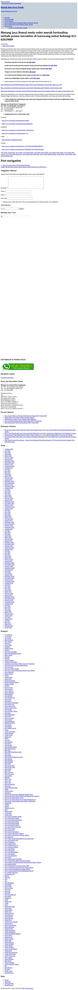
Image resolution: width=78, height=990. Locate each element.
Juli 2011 (7, 620)
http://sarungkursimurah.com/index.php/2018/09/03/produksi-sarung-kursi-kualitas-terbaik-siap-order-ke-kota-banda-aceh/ (37, 91)
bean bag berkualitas (11, 652)
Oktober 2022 (9, 525)
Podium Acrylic (9, 808)
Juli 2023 (7, 510)
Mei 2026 (7, 452)
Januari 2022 (8, 541)
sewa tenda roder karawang (14, 154)
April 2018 (8, 610)
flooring (7, 658)
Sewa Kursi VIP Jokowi (12, 832)
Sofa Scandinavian (10, 894)
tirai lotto (7, 969)
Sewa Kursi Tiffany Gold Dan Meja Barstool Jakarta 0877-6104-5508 (26, 416)
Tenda (6, 903)
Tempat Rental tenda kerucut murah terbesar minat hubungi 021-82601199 (24, 167)
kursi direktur (9, 696)
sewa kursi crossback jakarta (13, 816)
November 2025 (9, 463)
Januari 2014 (8, 619)
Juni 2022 (7, 532)
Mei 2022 (7, 534)
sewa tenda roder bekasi (41, 152)
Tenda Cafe (8, 911)
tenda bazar (8, 908)
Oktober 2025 (9, 464)
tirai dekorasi (8, 967)
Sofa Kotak (8, 886)
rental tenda (11, 152)
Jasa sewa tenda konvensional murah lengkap (15, 165)
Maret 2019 (8, 592)
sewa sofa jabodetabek (11, 852)
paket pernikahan (10, 784)
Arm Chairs (8, 645)
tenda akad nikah (10, 906)
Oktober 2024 (9, 485)
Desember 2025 (9, 461)
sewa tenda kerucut (10, 864)
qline (6, 810)
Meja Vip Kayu (9, 774)
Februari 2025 (9, 478)
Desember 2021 (9, 542)
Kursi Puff (8, 716)
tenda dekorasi (9, 915)
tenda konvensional (10, 925)
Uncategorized (9, 973)
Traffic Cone (8, 971)
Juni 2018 (7, 607)
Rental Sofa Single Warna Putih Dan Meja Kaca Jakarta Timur (23, 430)
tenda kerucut (9, 923)
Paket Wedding (9, 19)
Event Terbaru (9, 21)
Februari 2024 (9, 498)
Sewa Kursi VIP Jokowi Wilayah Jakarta (17, 835)
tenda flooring (9, 917)
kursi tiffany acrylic (10, 728)
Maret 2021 (8, 558)
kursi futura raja (9, 704)
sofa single (8, 896)
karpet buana (8, 677)
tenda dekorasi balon (50, 154)
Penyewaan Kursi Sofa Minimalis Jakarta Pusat (19, 794)
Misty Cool (8, 779)
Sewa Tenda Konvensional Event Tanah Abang (19, 867)
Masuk (7, 980)
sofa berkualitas (9, 883)
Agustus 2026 (9, 449)
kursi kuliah (8, 709)
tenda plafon (60, 154)
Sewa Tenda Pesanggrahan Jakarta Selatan (17, 869)
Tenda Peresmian (10, 930)
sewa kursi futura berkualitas (13, 820)
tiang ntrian (8, 961)
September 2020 (9, 568)
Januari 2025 (8, 480)
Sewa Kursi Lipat (10, 828)
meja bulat (8, 743)
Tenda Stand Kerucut (11, 952)
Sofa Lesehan (9, 888)
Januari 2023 (8, 520)
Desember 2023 (9, 502)
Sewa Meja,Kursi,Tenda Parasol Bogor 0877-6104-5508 (22, 422)
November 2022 (9, 524)
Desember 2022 (9, 522)
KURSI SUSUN (10, 723)
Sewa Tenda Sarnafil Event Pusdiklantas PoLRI (19, 871)
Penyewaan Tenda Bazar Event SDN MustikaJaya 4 (20, 799)
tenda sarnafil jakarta (11, 949)
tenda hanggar (9, 918)
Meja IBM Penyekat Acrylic (13, 752)
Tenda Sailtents (9, 944)
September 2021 (9, 547)
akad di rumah (9, 640)
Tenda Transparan (10, 956)
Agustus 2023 (9, 508)
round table (8, 813)
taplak (6, 900)
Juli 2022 (7, 530)
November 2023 (9, 503)
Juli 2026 (7, 451)
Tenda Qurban (9, 939)
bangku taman (9, 648)
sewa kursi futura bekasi (12, 818)
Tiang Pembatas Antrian (12, 964)
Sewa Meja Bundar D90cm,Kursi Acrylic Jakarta (57, 435)
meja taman (8, 769)
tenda (41, 154)
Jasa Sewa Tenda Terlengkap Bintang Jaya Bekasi (20, 670)
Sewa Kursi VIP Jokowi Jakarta (14, 833)
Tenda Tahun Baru (10, 954)
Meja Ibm (7, 750)
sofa (6, 881)
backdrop (7, 647)
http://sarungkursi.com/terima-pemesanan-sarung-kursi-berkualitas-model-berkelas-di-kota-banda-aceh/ (31, 88)
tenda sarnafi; (9, 945)
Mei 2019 (7, 588)
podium (7, 806)
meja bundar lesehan (11, 747)
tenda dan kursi (9, 913)
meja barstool (9, 742)
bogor (5, 152)
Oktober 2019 (9, 580)
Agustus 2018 (9, 603)
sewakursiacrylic (10, 874)
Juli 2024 (7, 490)
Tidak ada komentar (8, 46)
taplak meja (8, 901)
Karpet (7, 675)
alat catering (8, 641)
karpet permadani (10, 680)
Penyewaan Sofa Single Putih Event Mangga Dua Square (22, 796)
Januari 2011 (8, 627)
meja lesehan (8, 759)
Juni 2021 (7, 553)
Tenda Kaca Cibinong (11, 922)
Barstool (7, 650)
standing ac (8, 898)
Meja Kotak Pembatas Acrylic (14, 757)
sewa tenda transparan (11, 872)
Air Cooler (8, 638)
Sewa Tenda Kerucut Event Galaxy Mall (17, 866)
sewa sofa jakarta (10, 854)
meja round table (10, 765)
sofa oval (7, 891)
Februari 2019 (9, 593)
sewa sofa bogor (9, 850)
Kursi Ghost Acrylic (11, 708)
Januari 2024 (8, 500)
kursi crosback (9, 691)
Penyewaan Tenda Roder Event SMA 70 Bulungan (20, 801)
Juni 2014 (7, 617)
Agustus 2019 (9, 583)
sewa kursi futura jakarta (12, 825)
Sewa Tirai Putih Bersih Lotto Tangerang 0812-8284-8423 (22, 433)
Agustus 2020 (9, 570)
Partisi (6, 789)
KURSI (7, 686)
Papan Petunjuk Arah (11, 787)
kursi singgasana (9, 721)
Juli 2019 (7, 585)
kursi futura (8, 701)
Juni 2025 (7, 471)
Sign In (7, 876)
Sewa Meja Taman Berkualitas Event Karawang (19, 838)
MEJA (7, 738)
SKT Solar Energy (27, 988)
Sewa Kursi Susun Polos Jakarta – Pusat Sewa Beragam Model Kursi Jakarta (28, 440)
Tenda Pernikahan (10, 932)
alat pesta (7, 643)
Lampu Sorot (8, 735)
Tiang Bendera (9, 959)
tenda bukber (8, 910)
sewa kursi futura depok (12, 823)
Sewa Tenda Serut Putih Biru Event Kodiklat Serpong (59, 433)
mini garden (8, 776)
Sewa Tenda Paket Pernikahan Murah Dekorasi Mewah (21, 23)
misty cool (8, 781)
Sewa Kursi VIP (9, 830)
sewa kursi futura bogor (12, 821)
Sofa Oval (8, 889)
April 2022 (8, 536)
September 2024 (9, 486)
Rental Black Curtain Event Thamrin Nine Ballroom (20, 419)
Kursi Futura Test (10, 706)
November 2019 (9, 578)
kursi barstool (9, 689)
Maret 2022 (8, 537)
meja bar (7, 740)
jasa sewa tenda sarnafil (12, 669)
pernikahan (8, 803)
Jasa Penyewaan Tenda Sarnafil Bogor (16, 665)
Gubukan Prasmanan (11, 662)
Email (3, 195)
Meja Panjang (9, 762)
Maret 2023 (8, 517)
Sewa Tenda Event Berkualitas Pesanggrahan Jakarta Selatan (23, 862)
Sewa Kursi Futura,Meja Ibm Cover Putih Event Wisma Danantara (25, 437)
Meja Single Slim (10, 767)
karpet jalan (8, 679)
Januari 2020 (8, 575)
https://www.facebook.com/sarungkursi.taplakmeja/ (17, 124)
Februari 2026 (9, 457)
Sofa (6, 879)
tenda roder (68, 154)
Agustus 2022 (9, 529)
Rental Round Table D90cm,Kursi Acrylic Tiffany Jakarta (22, 435)
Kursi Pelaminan (10, 714)
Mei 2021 (7, 554)
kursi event (8, 699)
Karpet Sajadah (9, 684)
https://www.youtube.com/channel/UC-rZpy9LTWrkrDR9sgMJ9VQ (22, 146)
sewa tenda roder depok (56, 152)
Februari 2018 (9, 614)
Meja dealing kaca (10, 748)
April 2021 (8, 556)
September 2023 (9, 507)
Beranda (7, 17)
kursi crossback (9, 692)
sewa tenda (19, 152)
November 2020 (9, 564)
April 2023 (8, 515)
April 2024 (8, 495)
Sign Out (7, 877)
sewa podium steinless (11, 847)
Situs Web (4, 198)
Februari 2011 (9, 626)
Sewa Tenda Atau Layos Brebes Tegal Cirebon (19, 24)
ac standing (8, 636)
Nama (3, 191)
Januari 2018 (8, 615)
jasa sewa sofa (9, 667)
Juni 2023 (7, 512)
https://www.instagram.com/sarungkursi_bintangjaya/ (18, 130)
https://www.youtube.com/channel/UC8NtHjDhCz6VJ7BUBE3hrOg (23, 149)
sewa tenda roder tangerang (31, 154)
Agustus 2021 (9, 549)
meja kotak (8, 755)
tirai (6, 966)
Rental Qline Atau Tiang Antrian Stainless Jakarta (19, 417)
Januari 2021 (8, 561)
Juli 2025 (7, 469)
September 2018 (9, 602)
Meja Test (7, 770)
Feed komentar (9, 983)
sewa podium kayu (10, 844)
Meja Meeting (9, 760)
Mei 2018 (7, 609)
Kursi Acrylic (9, 687)
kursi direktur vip (10, 697)
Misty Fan (8, 782)
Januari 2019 (8, 595)
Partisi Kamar (9, 791)
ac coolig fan (8, 635)
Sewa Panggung (9, 842)
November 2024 (9, 483)
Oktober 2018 (9, 600)
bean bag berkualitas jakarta (13, 653)
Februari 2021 (9, 559)
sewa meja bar (9, 837)
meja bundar (8, 745)
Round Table (8, 811)
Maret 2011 (8, 624)
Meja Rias (8, 764)
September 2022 (9, 527)
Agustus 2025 (9, 468)
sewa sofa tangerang (11, 855)
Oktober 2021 (9, 546)
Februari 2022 (9, 539)
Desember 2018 (9, 597)
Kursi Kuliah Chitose (11, 711)
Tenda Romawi (9, 942)
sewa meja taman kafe (11, 840)
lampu (6, 730)
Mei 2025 (7, 473)
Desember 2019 (9, 576)
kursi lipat (7, 713)
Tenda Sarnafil (9, 947)
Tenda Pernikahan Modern (13, 934)
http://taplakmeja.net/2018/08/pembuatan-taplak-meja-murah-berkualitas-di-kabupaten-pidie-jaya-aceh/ (31, 84)
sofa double (8, 884)
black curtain (8, 655)
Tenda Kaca (8, 920)
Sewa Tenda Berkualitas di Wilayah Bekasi (17, 860)
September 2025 (9, 466)
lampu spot (8, 737)
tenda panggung (9, 927)
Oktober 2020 (9, 566)
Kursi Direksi (9, 694)
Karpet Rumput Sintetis (12, 682)
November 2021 (9, 544)
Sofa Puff (7, 893)
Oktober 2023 (9, 505)
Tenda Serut (8, 951)
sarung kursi (8, 815)
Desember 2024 (9, 481)
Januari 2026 (8, 459)
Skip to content (5, 1)
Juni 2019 (7, 587)
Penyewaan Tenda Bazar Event (14, 798)
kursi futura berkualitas (11, 703)
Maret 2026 (8, 456)
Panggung (8, 786)
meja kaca (8, 754)
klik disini (32, 62)
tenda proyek (8, 937)
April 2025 (8, 474)
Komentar (4, 188)
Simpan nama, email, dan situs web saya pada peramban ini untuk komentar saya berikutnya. (31, 202)
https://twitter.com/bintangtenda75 (12, 140)
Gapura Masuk (9, 660)
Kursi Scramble (9, 718)
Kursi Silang (8, 720)
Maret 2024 (8, 497)
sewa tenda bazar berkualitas (13, 859)
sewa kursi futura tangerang (13, 827)
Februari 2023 (9, 519)
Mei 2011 (7, 622)
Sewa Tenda (8, 26)
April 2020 (8, 573)
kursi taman (8, 725)
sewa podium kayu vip (11, 845)
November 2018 (9, 598)
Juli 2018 (7, 605)
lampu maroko (9, 733)
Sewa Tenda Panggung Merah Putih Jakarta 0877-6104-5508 (23, 421)
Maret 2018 (8, 612)
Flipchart (7, 657)
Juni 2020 (7, 571)
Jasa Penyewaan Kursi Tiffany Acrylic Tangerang (19, 663)
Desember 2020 (9, 563)
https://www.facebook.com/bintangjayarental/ (15, 120)
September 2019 (9, 581)
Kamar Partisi (9, 674)
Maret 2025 (8, 476)
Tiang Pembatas (9, 962)
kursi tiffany (8, 726)
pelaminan (8, 793)
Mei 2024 (7, 493)
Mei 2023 (7, 513)
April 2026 (8, 454)
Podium (7, 804)
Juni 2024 (7, 491)
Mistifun (7, 777)
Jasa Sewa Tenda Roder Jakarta (17, 28)
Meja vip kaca (9, 772)
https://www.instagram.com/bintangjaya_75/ (15, 133)
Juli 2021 (7, 551)
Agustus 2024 (9, 488)
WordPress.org (9, 985)
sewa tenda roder (28, 152)
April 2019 (8, 590)
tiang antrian (8, 957)
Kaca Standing (9, 672)
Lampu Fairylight (10, 731)
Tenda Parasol (9, 928)
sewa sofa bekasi (10, 849)
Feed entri (8, 982)
